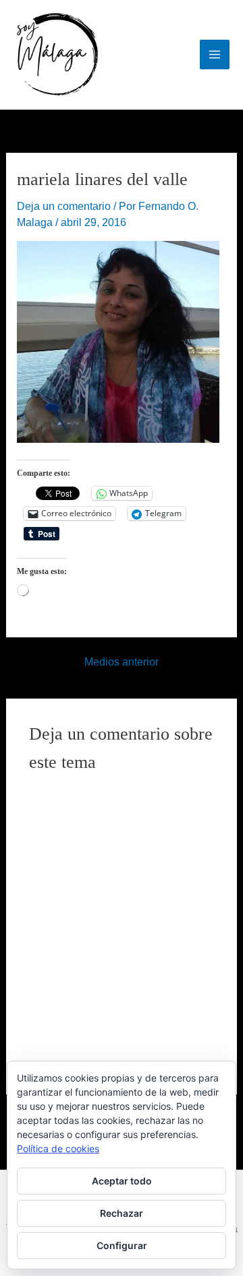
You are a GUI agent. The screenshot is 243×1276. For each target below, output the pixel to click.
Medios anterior (121, 662)
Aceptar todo (122, 1180)
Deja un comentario (64, 206)
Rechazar (121, 1213)
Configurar (122, 1245)
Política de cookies (58, 1148)
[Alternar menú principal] (215, 54)
